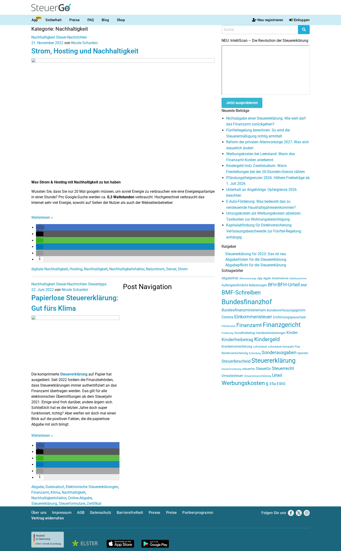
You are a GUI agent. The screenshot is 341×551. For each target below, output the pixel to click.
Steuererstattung (231, 369)
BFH (272, 284)
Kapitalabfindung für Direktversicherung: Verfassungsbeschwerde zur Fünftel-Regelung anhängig (263, 231)
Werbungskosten (243, 383)
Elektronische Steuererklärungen (92, 487)
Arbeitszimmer (298, 278)
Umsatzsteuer (232, 376)
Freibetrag (227, 333)
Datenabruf (54, 487)
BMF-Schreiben (241, 292)
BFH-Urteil (288, 284)
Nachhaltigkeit (43, 37)
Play (297, 346)
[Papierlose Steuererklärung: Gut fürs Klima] (75, 343)
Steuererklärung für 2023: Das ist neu (255, 254)
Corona (227, 317)
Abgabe (37, 487)
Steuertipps (97, 284)
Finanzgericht (282, 325)
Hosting (76, 269)
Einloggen (301, 20)
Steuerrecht (283, 368)
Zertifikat (94, 503)
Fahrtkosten (228, 326)
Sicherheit (53, 20)
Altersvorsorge (247, 278)
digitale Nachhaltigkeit (49, 269)
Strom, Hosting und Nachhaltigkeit (84, 51)
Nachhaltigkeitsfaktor (126, 269)
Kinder (292, 332)
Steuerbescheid (236, 361)
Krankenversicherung (237, 347)
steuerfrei (248, 369)
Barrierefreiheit (130, 512)
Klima (55, 492)
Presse (155, 512)
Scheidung (255, 353)
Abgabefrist (230, 278)
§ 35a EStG (276, 383)
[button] (40, 227)
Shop (121, 20)
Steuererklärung (73, 374)
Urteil (277, 375)
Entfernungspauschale (289, 317)
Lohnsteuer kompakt (281, 346)
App (35, 20)
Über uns (38, 512)
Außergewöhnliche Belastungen (244, 285)
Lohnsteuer (260, 346)
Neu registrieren (270, 20)
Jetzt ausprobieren (242, 103)
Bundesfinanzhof (247, 302)
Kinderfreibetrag (237, 339)
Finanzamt (40, 492)
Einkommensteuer (253, 317)
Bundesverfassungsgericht (286, 310)
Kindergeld (267, 339)
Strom (183, 269)
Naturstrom (155, 269)
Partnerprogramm (197, 512)
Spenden (302, 353)
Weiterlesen (42, 217)
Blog (105, 20)
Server (171, 269)
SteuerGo (263, 368)
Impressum (61, 512)
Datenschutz (100, 512)
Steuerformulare (72, 503)
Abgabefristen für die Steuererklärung (255, 259)
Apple (267, 278)
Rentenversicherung (235, 353)
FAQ (90, 20)
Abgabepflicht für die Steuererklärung (255, 265)
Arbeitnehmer (280, 278)
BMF (304, 285)
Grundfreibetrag (244, 333)
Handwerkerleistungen (271, 333)
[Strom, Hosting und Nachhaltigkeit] (123, 118)
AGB (80, 512)
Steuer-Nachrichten (71, 37)
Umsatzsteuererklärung (257, 376)
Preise (74, 20)
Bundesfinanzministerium (244, 310)
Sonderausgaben (279, 352)
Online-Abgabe (80, 498)
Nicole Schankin (84, 43)
